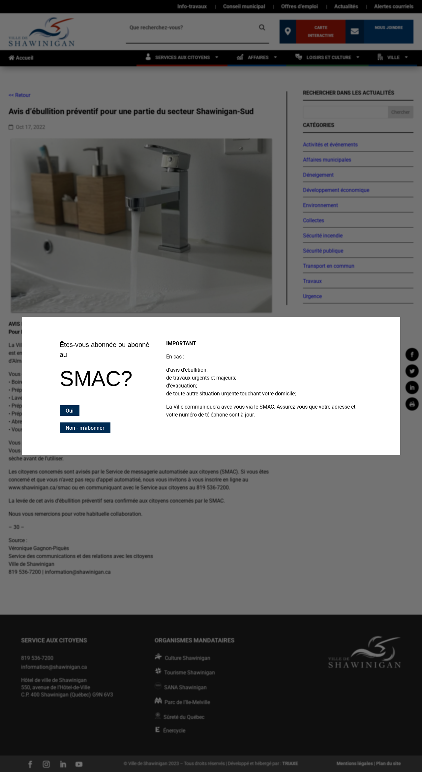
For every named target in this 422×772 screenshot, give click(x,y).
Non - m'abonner (85, 428)
